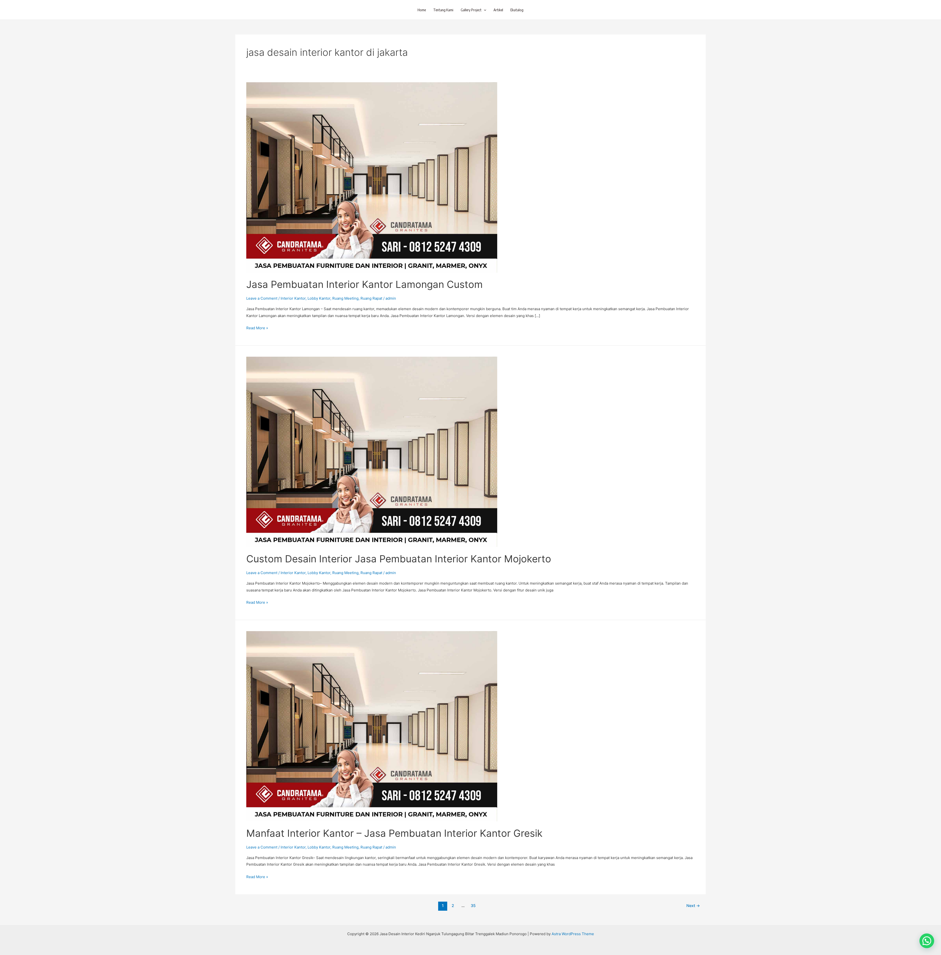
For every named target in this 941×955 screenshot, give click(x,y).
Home (422, 10)
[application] (484, 10)
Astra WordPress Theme (573, 933)
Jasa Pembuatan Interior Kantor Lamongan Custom (364, 284)
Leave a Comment (261, 298)
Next (693, 905)
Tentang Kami (443, 10)
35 (473, 905)
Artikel (498, 10)
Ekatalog (516, 10)
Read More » (257, 327)
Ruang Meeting (345, 298)
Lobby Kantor (319, 298)
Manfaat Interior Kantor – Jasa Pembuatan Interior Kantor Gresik (394, 833)
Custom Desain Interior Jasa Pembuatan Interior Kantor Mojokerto (398, 559)
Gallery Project (471, 10)
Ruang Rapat (371, 298)
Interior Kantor (293, 298)
